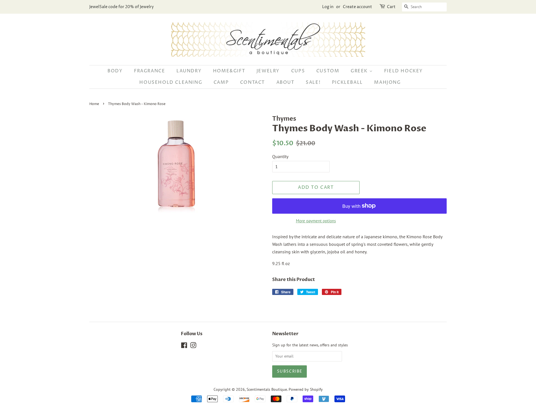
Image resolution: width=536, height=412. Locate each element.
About (285, 82)
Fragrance (149, 71)
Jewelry (268, 71)
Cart (391, 6)
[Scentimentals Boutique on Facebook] (184, 346)
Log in (328, 6)
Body (115, 71)
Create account (357, 6)
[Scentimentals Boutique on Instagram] (193, 346)
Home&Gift (229, 71)
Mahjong (387, 82)
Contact (252, 82)
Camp (221, 82)
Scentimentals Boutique (267, 389)
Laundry (189, 71)
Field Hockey (403, 71)
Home (94, 104)
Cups (298, 71)
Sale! (313, 82)
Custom (327, 71)
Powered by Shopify (306, 389)
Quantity (280, 156)
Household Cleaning (170, 82)
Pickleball (347, 82)
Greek (360, 71)
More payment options (316, 220)
